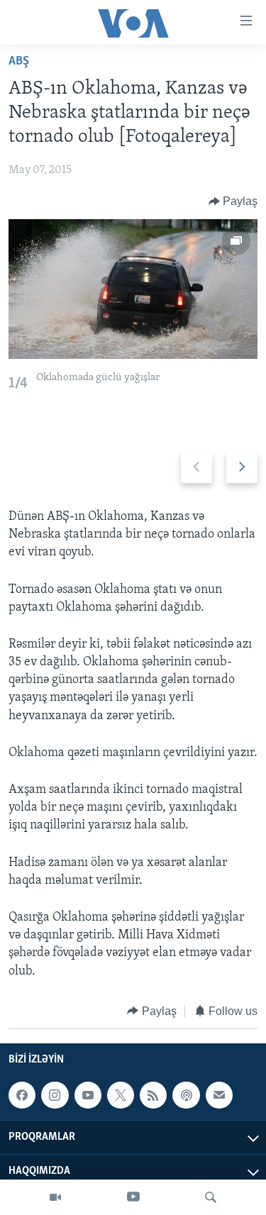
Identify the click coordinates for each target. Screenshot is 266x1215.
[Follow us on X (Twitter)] (120, 1095)
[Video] (55, 1197)
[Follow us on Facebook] (22, 1095)
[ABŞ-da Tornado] (133, 289)
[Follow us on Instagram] (54, 1095)
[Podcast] (185, 1095)
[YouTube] (133, 1197)
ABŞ (19, 61)
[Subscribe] (219, 1095)
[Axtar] (210, 1197)
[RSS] (153, 1095)
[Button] (233, 201)
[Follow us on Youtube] (87, 1095)
